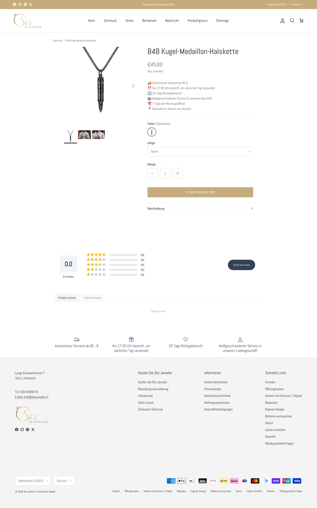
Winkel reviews (93, 298)
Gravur (269, 423)
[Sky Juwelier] (27, 20)
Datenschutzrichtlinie (217, 396)
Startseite (58, 40)
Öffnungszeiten (274, 389)
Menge (152, 164)
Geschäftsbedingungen (218, 409)
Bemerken (149, 20)
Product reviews (67, 298)
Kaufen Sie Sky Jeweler (152, 382)
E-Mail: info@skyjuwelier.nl (31, 397)
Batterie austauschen (278, 416)
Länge (151, 143)
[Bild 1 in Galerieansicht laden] (101, 84)
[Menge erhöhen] (178, 173)
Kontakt (270, 382)
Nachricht (172, 20)
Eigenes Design (274, 409)
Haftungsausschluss (217, 402)
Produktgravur (198, 20)
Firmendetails (212, 389)
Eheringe (222, 20)
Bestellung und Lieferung (153, 389)
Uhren (130, 20)
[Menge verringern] (153, 173)
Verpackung (145, 396)
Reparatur (271, 402)
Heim (91, 20)
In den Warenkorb (200, 192)
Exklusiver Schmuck (150, 409)
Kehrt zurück (146, 402)
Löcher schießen (275, 430)
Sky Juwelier (30, 491)
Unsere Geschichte (216, 382)
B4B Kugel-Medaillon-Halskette (81, 40)
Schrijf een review (241, 265)
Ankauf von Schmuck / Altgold (283, 396)
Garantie (270, 436)
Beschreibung (156, 208)
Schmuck (110, 20)
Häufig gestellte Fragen (279, 443)
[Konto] (281, 20)
